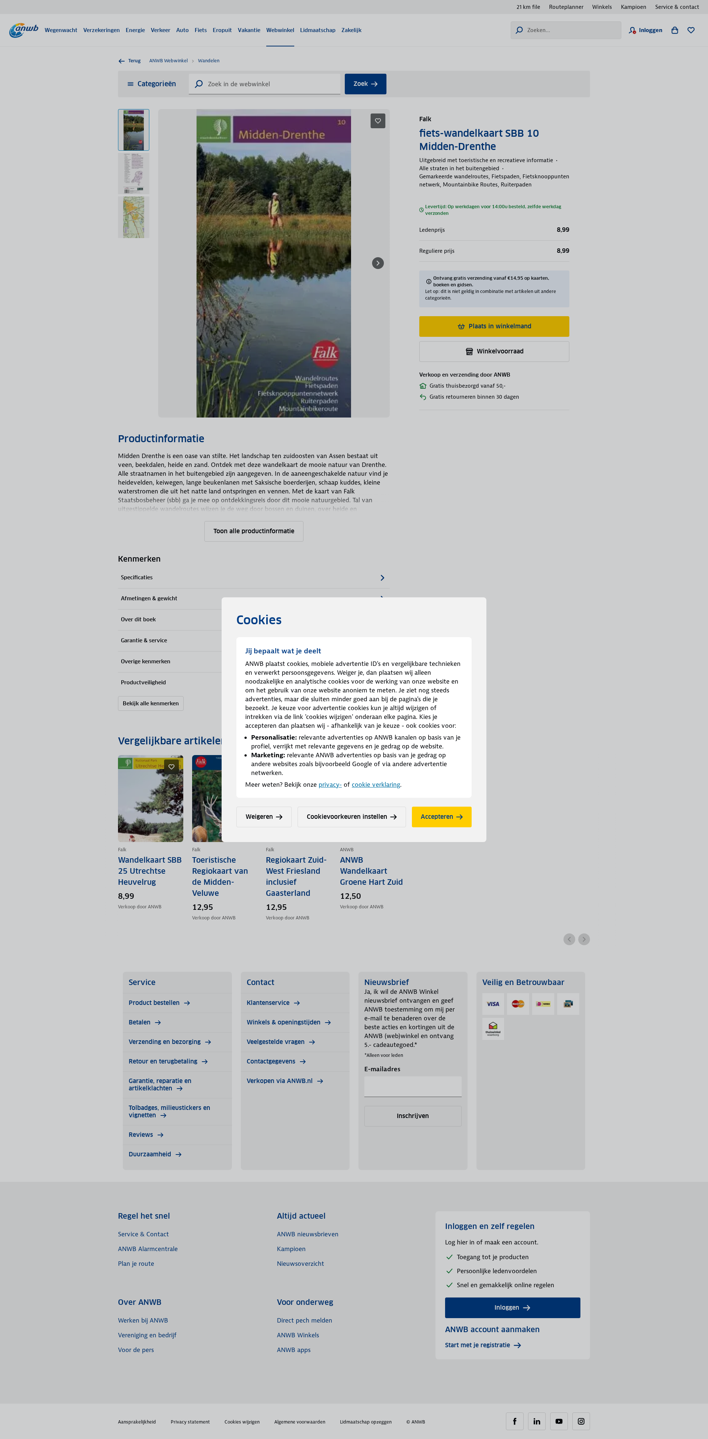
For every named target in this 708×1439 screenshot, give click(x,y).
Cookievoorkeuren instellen (347, 817)
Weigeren (259, 817)
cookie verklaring (376, 784)
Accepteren (437, 817)
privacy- (330, 784)
